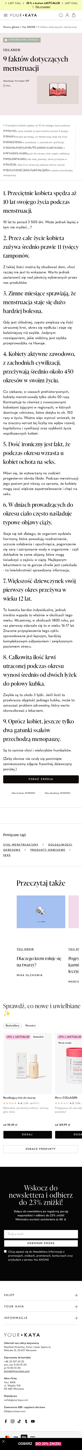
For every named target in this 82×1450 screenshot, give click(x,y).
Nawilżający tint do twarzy (19, 1098)
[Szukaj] (61, 15)
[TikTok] (19, 1421)
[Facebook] (6, 1421)
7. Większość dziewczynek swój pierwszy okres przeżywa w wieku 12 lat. (35, 159)
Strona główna (11, 27)
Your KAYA (14, 1306)
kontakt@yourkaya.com (17, 1371)
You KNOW (28, 27)
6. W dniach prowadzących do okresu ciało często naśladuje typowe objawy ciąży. (36, 154)
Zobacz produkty (40, 1149)
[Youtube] (33, 1421)
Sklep (9, 1295)
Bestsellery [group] (12, 1025)
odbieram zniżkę (41, 1243)
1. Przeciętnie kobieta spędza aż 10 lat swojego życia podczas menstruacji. (36, 126)
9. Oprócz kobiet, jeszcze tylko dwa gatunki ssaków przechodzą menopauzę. (37, 170)
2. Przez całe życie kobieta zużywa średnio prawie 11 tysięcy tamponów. (35, 131)
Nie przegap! (43, 7)
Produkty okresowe (47, 850)
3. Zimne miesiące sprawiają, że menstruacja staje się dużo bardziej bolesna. (35, 137)
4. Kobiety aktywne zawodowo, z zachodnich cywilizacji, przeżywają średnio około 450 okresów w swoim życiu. (33, 142)
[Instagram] (12, 1421)
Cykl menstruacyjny (20, 845)
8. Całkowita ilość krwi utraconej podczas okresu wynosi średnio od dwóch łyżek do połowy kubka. (34, 165)
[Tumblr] (26, 1421)
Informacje (16, 1318)
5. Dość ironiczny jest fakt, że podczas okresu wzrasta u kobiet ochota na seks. (34, 148)
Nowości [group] (30, 1025)
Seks (7, 855)
